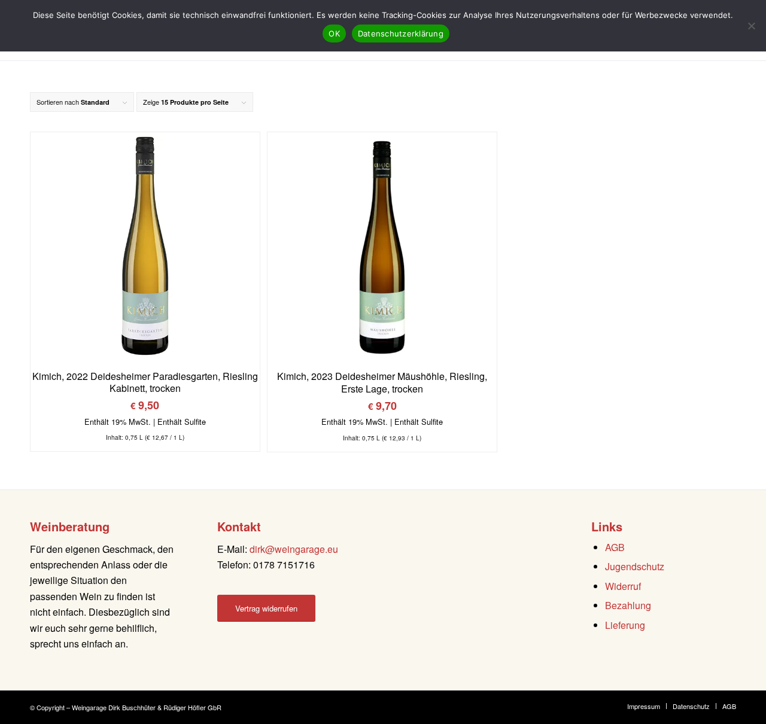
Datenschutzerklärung (400, 33)
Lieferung (625, 625)
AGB (615, 547)
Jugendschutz (634, 566)
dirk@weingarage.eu (294, 549)
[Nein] (751, 26)
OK (334, 33)
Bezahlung (628, 605)
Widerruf (623, 586)
